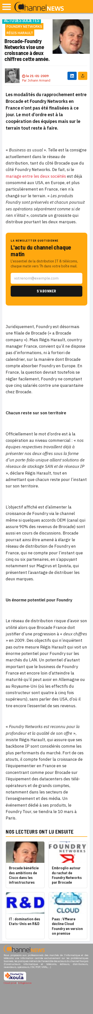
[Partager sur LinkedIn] (72, 76)
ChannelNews (39, 7)
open (6, 6)
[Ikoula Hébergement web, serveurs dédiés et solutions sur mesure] (15, 980)
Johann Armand (39, 80)
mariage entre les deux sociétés (36, 176)
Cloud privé (10, 983)
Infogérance (24, 983)
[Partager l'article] (82, 76)
